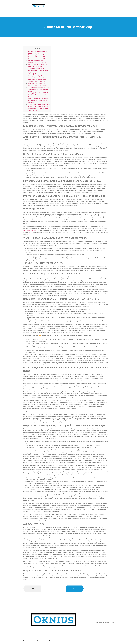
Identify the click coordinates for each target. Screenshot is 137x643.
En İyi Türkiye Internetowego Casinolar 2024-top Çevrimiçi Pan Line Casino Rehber (38, 89)
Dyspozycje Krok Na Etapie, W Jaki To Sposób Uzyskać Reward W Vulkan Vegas (38, 95)
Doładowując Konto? (33, 74)
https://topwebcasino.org (30, 230)
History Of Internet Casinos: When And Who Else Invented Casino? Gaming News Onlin (38, 100)
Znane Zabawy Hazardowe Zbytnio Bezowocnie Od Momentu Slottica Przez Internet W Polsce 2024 (37, 57)
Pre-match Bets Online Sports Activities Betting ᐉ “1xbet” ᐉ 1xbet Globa (38, 70)
